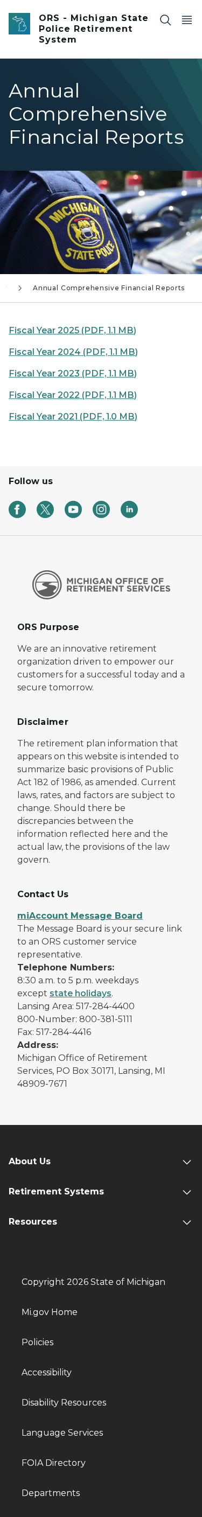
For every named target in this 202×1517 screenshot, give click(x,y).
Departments (51, 1493)
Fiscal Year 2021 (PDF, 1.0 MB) (73, 416)
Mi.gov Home (50, 1312)
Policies (37, 1342)
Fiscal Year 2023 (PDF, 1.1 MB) (73, 373)
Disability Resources (64, 1402)
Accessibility (47, 1372)
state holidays (81, 993)
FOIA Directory (54, 1463)
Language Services (62, 1433)
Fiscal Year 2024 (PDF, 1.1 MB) (73, 352)
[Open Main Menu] (186, 19)
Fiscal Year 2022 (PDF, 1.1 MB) (73, 395)
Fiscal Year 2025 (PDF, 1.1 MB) (72, 330)
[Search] (165, 19)
